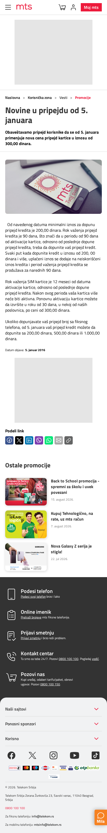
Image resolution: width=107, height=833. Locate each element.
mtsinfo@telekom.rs (48, 824)
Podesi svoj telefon (33, 596)
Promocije (83, 97)
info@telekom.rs (43, 816)
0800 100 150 (50, 684)
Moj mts (91, 7)
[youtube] (74, 755)
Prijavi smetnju (31, 638)
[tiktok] (95, 755)
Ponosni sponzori (20, 724)
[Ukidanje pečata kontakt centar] (14, 768)
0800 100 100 (68, 658)
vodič (95, 658)
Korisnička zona (40, 97)
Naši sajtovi (15, 709)
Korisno (12, 738)
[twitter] (32, 755)
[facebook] (11, 755)
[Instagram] (53, 755)
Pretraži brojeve (31, 617)
